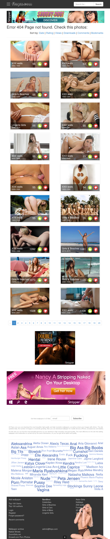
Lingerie (39, 466)
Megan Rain (76, 470)
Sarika (95, 481)
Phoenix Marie (87, 477)
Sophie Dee (43, 485)
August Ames (35, 447)
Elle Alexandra (46, 455)
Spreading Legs (59, 485)
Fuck (69, 454)
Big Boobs (94, 447)
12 (59, 323)
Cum (71, 450)
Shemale (29, 485)
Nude (45, 478)
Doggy (25, 454)
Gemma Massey (96, 454)
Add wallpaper (15, 499)
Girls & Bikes (47, 510)
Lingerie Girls (48, 512)
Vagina (43, 489)
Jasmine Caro (75, 458)
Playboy (99, 477)
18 (89, 323)
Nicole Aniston (22, 477)
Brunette (58, 451)
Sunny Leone (93, 485)
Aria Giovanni (87, 443)
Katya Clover (35, 463)
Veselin (72, 488)
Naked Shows (14, 531)
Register (12, 512)
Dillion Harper (15, 454)
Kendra (68, 463)
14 (69, 323)
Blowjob (34, 451)
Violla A (98, 489)
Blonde (26, 450)
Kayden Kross (54, 463)
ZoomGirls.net (15, 534)
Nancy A (52, 473)
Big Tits (17, 451)
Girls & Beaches (49, 504)
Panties (54, 477)
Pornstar (26, 481)
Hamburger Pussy (18, 458)
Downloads (70, 32)
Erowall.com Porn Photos (19, 537)
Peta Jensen (69, 478)
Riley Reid (61, 481)
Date (41, 32)
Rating (49, 32)
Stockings (74, 485)
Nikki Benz (36, 477)
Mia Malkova (17, 473)
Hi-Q (43, 458)
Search (99, 4)
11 (55, 323)
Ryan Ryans (74, 481)
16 (79, 323)
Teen (14, 489)
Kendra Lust (81, 462)
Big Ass (77, 447)
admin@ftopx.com (50, 529)
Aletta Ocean (41, 443)
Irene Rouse (56, 458)
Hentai (34, 459)
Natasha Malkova (81, 474)
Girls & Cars (47, 507)
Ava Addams (50, 446)
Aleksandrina (21, 443)
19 (94, 323)
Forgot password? (16, 515)
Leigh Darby (16, 466)
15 (74, 323)
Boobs (65, 450)
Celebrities (46, 502)
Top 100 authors (16, 506)
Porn (15, 482)
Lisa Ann (52, 466)
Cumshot (80, 451)
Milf (26, 473)
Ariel (100, 443)
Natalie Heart (62, 473)
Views (58, 32)
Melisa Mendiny (94, 470)
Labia (99, 462)
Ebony (32, 454)
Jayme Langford (93, 458)
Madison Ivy (94, 466)
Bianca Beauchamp (63, 446)
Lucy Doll (83, 466)
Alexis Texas (59, 443)
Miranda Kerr (39, 474)
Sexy (100, 481)
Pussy (39, 482)
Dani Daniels (95, 451)
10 (50, 323)
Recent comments (16, 519)
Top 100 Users (15, 503)
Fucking (81, 455)
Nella (99, 474)
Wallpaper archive (16, 529)
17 (84, 323)
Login (11, 510)
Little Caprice (69, 466)
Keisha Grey (91, 462)
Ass (23, 447)
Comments (83, 32)
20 (99, 323)
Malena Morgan (22, 470)
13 (64, 323)
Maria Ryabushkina (50, 471)
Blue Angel (46, 450)
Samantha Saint (85, 481)
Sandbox (46, 499)
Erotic (62, 454)
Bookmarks (97, 32)
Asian (15, 447)
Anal (73, 443)
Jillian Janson (17, 462)
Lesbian (28, 466)
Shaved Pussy (18, 485)
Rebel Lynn (49, 481)
